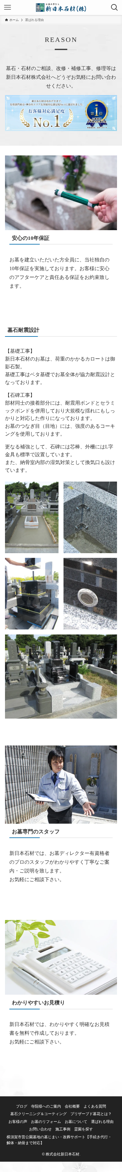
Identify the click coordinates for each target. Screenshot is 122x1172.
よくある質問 (95, 1106)
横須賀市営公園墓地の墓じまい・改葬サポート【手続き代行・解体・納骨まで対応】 (59, 1140)
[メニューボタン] (7, 7)
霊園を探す (83, 1129)
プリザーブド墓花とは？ (91, 1114)
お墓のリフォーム (46, 1122)
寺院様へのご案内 (46, 1106)
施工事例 (62, 1129)
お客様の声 (17, 1122)
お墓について (76, 1122)
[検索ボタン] (114, 7)
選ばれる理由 (102, 1122)
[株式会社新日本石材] (61, 7)
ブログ (21, 1106)
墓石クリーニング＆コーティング (38, 1114)
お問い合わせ (40, 1129)
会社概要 (72, 1106)
